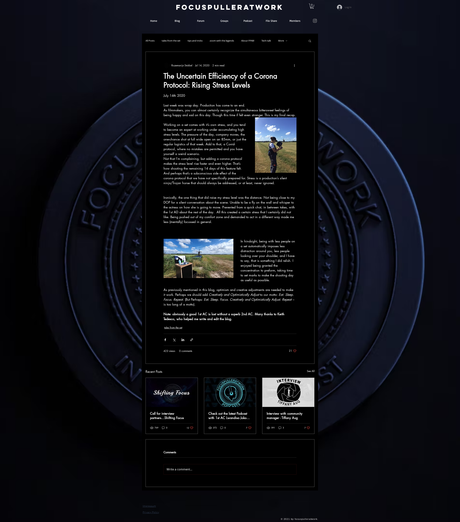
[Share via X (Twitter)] (174, 339)
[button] (310, 40)
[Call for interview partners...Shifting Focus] (172, 392)
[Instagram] (315, 20)
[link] (312, 6)
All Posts (150, 40)
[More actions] (294, 65)
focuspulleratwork (230, 7)
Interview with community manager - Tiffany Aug (284, 415)
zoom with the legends (222, 40)
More (281, 40)
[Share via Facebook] (165, 339)
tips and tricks (195, 40)
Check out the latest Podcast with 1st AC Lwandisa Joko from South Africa (227, 415)
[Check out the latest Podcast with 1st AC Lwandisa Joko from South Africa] (230, 392)
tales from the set (171, 40)
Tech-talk (266, 40)
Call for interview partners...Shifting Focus (167, 415)
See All (310, 371)
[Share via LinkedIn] (183, 339)
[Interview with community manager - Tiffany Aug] (288, 392)
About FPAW (247, 40)
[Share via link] (191, 339)
